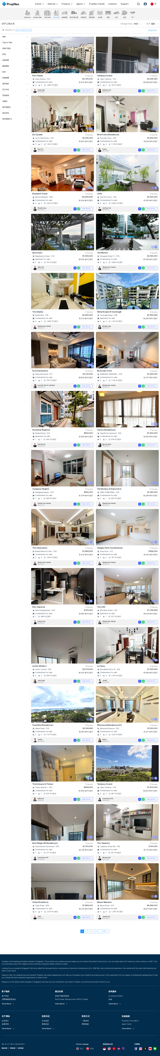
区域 (4, 54)
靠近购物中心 (7, 119)
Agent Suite (126, 1024)
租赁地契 (5, 84)
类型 (4, 37)
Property (66, 4)
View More (6, 1004)
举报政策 (12, 1048)
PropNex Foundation (130, 1020)
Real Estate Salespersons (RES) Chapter (71, 999)
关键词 (4, 101)
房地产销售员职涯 (62, 996)
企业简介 (5, 1020)
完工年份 (5, 89)
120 (104, 931)
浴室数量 (5, 78)
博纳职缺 (85, 1024)
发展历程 (5, 1024)
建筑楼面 (5, 66)
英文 (82, 1049)
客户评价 (5, 996)
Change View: (129, 24)
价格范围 (5, 60)
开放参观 (5, 95)
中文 (92, 1049)
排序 (150, 24)
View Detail (86, 90)
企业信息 (45, 1020)
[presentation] (87, 69)
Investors (112, 4)
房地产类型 (6, 48)
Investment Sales (115, 996)
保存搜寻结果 (152, 30)
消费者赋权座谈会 (9, 999)
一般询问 (85, 1020)
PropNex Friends (97, 4)
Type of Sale (7, 42)
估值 (110, 999)
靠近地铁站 (6, 107)
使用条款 (21, 1048)
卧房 (4, 72)
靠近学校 (5, 113)
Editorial (51, 4)
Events (38, 4)
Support (124, 4)
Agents (79, 4)
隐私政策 (4, 1048)
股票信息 (45, 1024)
